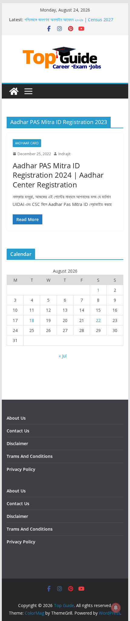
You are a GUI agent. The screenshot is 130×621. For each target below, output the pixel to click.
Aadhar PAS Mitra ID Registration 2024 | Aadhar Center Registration (58, 174)
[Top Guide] (14, 91)
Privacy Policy (21, 469)
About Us (16, 418)
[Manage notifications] (116, 608)
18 (31, 320)
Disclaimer (17, 443)
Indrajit (64, 153)
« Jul (63, 356)
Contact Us (18, 431)
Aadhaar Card (27, 143)
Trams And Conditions (30, 456)
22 (98, 320)
